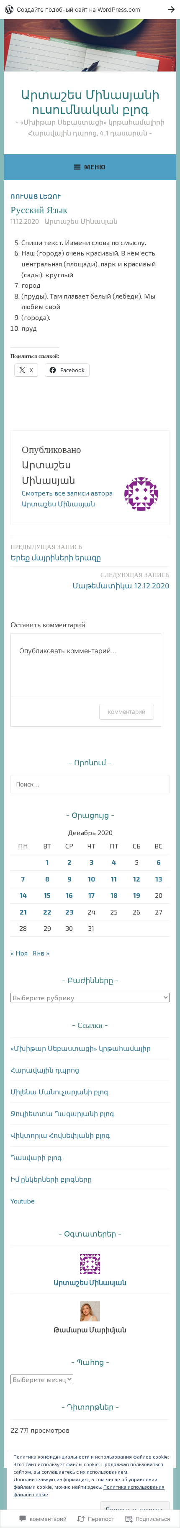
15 (47, 895)
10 (91, 879)
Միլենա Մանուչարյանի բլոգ (59, 1092)
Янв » (41, 953)
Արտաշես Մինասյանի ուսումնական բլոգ (90, 101)
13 (158, 879)
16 (69, 895)
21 (23, 912)
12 (136, 879)
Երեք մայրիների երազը (55, 552)
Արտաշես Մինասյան (81, 221)
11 (114, 879)
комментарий (126, 711)
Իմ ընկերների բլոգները (51, 1179)
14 (23, 895)
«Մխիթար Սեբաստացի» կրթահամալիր (80, 1048)
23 (69, 912)
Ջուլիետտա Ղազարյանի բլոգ (62, 1113)
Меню (95, 167)
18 (114, 895)
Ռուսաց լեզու (35, 196)
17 (91, 895)
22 (47, 912)
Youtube (22, 1201)
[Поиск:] (90, 784)
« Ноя (19, 953)
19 (136, 895)
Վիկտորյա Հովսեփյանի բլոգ (60, 1135)
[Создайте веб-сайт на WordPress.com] (90, 9)
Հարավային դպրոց (44, 1070)
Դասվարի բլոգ (36, 1157)
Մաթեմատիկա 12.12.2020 (121, 580)
